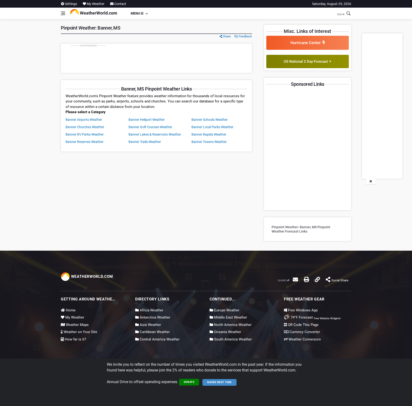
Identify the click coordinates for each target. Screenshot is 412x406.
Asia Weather (150, 325)
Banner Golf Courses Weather (150, 127)
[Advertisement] (156, 58)
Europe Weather (226, 310)
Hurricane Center (306, 42)
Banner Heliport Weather (147, 120)
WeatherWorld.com (98, 12)
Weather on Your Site (80, 332)
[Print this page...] (306, 279)
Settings (70, 4)
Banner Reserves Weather (84, 142)
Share (226, 36)
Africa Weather (151, 310)
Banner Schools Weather (209, 120)
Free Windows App (302, 310)
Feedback (245, 36)
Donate (189, 382)
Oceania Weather (227, 332)
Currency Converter (304, 332)
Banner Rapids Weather (208, 134)
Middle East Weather (230, 317)
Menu (136, 13)
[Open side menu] (63, 13)
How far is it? (75, 339)
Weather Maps (77, 325)
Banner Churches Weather (85, 127)
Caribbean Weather (154, 332)
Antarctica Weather (154, 317)
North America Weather (232, 325)
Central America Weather (159, 339)
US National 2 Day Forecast (307, 61)
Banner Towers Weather (209, 142)
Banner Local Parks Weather (212, 127)
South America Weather (232, 339)
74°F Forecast (301, 317)
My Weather (74, 317)
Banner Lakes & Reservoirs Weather (155, 134)
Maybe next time (219, 382)
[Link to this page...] (317, 279)
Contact (119, 4)
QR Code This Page (303, 325)
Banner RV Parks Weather (85, 134)
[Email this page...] (295, 279)
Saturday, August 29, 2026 (331, 4)
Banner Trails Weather (145, 142)
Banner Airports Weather (84, 120)
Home (70, 310)
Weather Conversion (304, 339)
